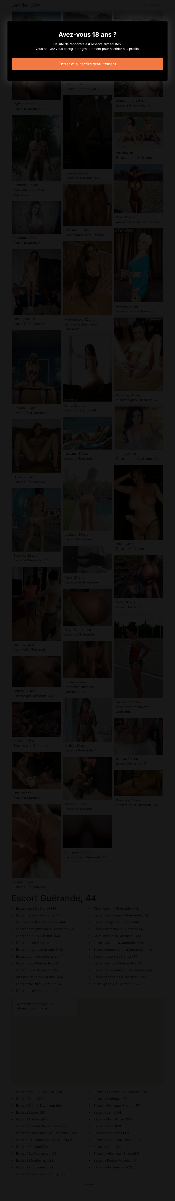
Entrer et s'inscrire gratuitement (87, 64)
